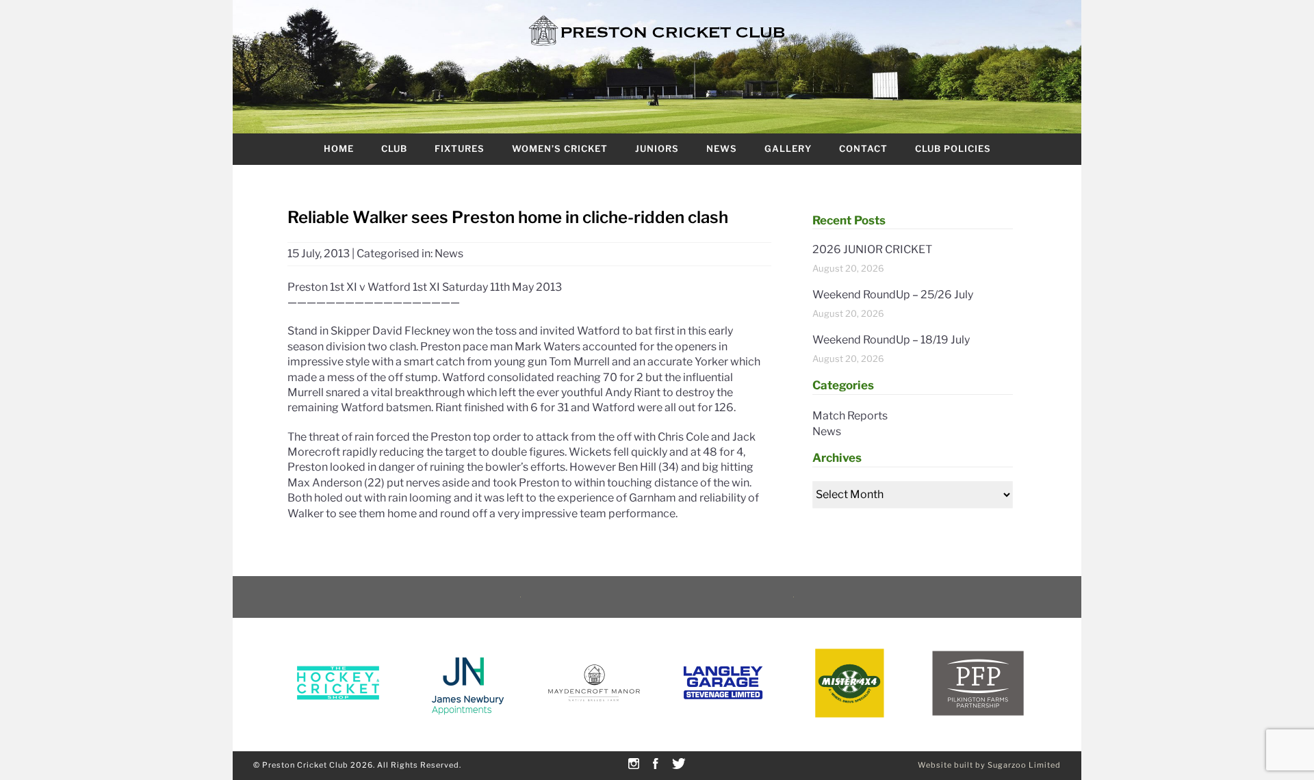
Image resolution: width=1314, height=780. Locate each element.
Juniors (657, 148)
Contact (863, 148)
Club (394, 148)
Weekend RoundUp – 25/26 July (892, 294)
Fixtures (460, 148)
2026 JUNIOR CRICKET (872, 249)
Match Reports (850, 415)
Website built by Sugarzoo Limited (989, 765)
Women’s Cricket (560, 148)
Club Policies (953, 148)
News (721, 148)
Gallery (788, 148)
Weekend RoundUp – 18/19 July (891, 339)
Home (339, 148)
